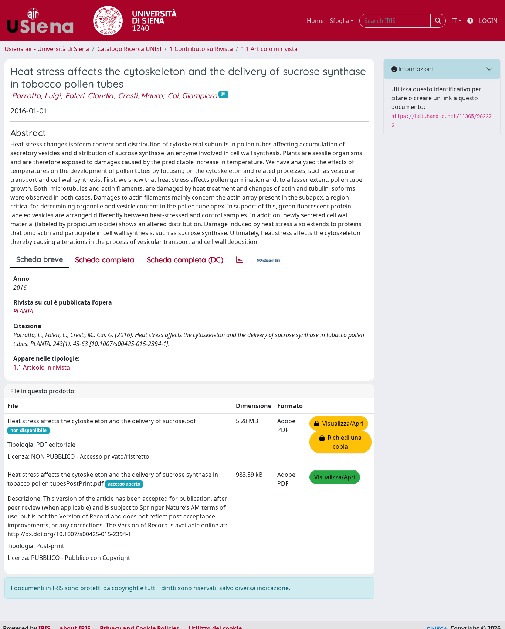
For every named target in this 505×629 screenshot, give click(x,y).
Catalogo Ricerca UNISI (129, 49)
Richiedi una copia (343, 442)
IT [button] (454, 21)
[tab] (240, 260)
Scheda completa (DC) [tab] (185, 259)
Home (315, 21)
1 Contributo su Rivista (201, 49)
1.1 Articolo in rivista (269, 49)
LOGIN (488, 21)
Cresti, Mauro (140, 95)
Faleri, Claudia (89, 95)
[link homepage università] (135, 20)
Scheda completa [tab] (104, 259)
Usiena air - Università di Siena (46, 49)
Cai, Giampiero (192, 95)
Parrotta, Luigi (36, 95)
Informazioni (415, 68)
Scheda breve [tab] (39, 259)
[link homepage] (42, 20)
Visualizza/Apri (341, 423)
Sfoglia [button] (339, 21)
